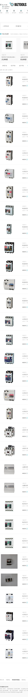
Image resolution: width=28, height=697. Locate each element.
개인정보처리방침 (15, 679)
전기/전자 (14, 12)
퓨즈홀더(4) (18, 26)
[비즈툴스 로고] (18, 4)
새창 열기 (24, 85)
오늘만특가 (7, 7)
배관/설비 (21, 12)
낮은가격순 (13, 65)
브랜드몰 (6, 8)
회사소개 (2, 679)
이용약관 (8, 679)
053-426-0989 (5, 690)
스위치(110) (6, 26)
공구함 (7, 12)
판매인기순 (4, 65)
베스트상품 (4, 5)
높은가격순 (21, 65)
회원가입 (23, 679)
